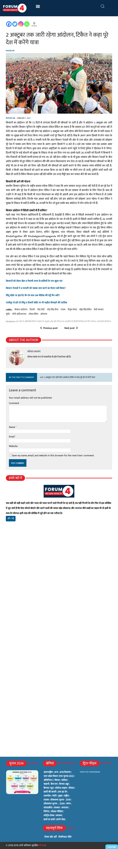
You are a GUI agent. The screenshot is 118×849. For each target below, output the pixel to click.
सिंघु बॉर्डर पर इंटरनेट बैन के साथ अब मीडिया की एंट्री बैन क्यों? (33, 295)
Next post (69, 328)
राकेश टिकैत (33, 314)
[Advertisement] (59, 559)
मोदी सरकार (99, 310)
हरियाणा (44, 314)
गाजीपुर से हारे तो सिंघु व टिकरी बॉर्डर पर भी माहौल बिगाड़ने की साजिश (36, 303)
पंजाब (63, 310)
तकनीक (47, 796)
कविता (64, 780)
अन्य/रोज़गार (65, 772)
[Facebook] (9, 24)
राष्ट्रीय (66, 796)
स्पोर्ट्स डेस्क (49, 816)
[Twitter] (15, 24)
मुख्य (60, 796)
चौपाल (71, 788)
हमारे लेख (60, 820)
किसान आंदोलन (21, 310)
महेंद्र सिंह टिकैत (85, 310)
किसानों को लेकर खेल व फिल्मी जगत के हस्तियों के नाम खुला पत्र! (34, 281)
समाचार (64, 808)
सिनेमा (46, 812)
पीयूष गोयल (72, 310)
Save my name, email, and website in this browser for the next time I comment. (53, 456)
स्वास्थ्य (59, 816)
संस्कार (57, 808)
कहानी (46, 784)
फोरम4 (42, 845)
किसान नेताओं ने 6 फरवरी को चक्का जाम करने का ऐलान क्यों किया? (36, 288)
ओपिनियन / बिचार (52, 780)
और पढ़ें (10, 518)
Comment (14, 403)
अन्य (56, 772)
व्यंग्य (68, 804)
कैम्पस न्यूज (49, 788)
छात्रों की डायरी (50, 792)
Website (13, 446)
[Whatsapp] (27, 24)
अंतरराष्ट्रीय (48, 772)
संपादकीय (48, 808)
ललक (46, 800)
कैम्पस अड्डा (64, 784)
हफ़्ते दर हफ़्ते (49, 820)
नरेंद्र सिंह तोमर (52, 310)
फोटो (54, 796)
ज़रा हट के (62, 792)
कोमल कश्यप (33, 351)
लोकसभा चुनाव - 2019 (60, 800)
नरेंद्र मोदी (41, 310)
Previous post (50, 328)
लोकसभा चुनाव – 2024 (54, 804)
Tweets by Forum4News (90, 771)
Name (12, 427)
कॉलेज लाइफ (61, 788)
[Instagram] (21, 24)
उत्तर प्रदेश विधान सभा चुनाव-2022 (59, 776)
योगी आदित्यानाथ (19, 314)
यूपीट (8, 314)
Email (12, 437)
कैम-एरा (54, 784)
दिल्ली (32, 310)
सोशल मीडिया (57, 812)
